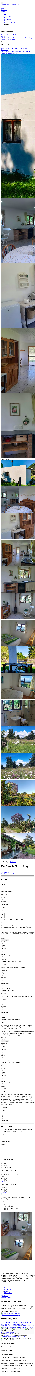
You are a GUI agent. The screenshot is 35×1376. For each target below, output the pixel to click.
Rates (11, 874)
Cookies (23, 1336)
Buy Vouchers (17, 38)
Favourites (4, 10)
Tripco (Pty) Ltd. (7, 1333)
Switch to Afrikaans (13, 34)
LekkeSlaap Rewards (7, 38)
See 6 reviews (5, 872)
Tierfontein (7, 21)
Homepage (4, 34)
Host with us (4, 36)
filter (6, 914)
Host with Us (29, 1322)
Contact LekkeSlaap (6, 1322)
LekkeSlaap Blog (27, 38)
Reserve (3, 1162)
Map (8, 874)
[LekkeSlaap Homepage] (5, 11)
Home (6, 14)
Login (26, 34)
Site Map (3, 1332)
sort (2, 914)
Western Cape (8, 16)
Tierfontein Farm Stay (10, 23)
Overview (3, 874)
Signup (3, 39)
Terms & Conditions (9, 1332)
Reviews (15, 874)
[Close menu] (1, 41)
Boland (6, 18)
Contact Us (14, 39)
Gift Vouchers (5, 1324)
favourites (22, 34)
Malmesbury (7, 19)
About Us (8, 39)
